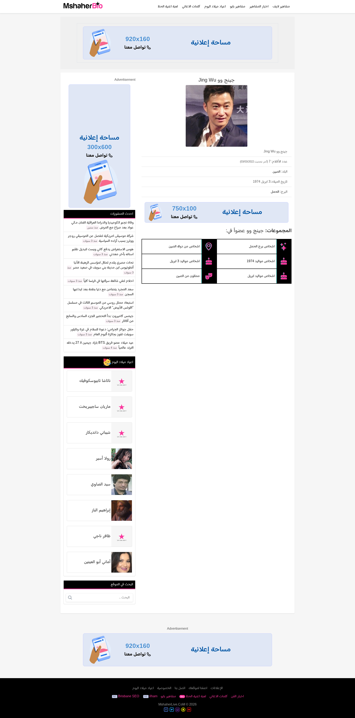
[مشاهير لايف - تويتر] (171, 709)
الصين (276, 171)
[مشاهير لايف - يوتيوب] (189, 709)
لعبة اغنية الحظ (168, 6)
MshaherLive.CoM (171, 704)
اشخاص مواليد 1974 (261, 261)
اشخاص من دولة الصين (184, 246)
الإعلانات (217, 688)
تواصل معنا (135, 47)
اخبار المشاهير (259, 6)
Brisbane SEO (128, 696)
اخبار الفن (237, 696)
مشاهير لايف (281, 6)
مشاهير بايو (237, 6)
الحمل (275, 192)
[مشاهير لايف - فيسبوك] (166, 709)
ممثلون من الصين (188, 276)
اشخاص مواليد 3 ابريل (185, 261)
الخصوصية (164, 688)
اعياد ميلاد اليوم (215, 6)
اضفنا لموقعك (198, 688)
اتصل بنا (180, 688)
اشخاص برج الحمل (262, 246)
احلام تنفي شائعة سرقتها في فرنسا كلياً (109, 281)
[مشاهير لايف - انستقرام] (177, 709)
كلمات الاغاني (191, 6)
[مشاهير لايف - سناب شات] (183, 709)
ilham (153, 696)
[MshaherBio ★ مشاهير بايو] (83, 6)
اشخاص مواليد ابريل (261, 276)
